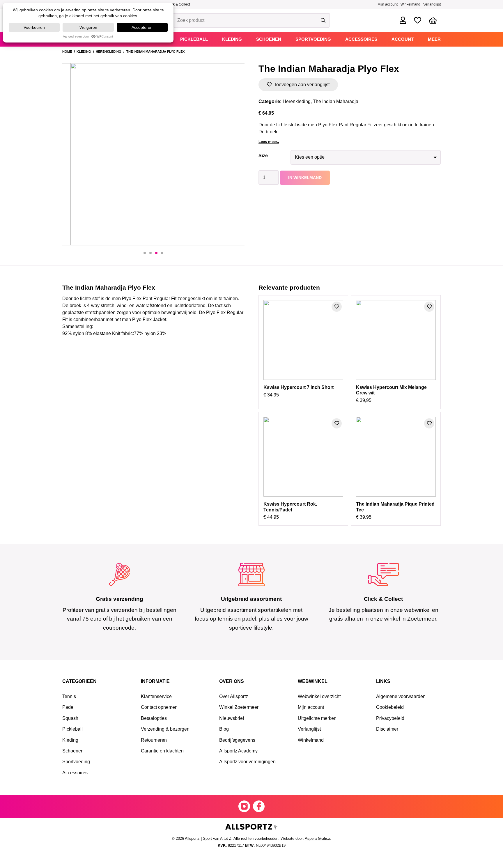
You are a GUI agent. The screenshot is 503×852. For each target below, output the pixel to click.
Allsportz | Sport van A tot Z (208, 838)
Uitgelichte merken (317, 718)
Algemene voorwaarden (401, 696)
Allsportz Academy (238, 750)
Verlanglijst (432, 4)
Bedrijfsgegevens (237, 740)
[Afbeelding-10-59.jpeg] (153, 154)
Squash (70, 718)
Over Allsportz (233, 696)
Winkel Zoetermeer (238, 707)
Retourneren (154, 740)
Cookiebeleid (390, 707)
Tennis (69, 696)
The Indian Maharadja (335, 101)
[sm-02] (244, 806)
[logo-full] (251, 827)
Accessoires (75, 772)
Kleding (84, 51)
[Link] (403, 20)
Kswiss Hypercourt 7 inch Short (298, 387)
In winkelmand (305, 177)
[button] (145, 253)
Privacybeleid (390, 718)
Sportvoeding (76, 761)
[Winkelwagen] (433, 21)
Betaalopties (154, 718)
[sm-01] (259, 806)
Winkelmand (410, 4)
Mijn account (388, 4)
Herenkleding (108, 51)
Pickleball (72, 729)
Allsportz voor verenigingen (247, 761)
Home (67, 51)
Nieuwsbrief (231, 718)
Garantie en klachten (162, 750)
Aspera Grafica (317, 838)
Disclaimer (387, 729)
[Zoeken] (323, 20)
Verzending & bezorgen (165, 729)
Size (263, 155)
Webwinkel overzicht (319, 696)
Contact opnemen (159, 707)
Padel (68, 707)
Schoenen (73, 750)
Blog (224, 729)
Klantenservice (156, 696)
